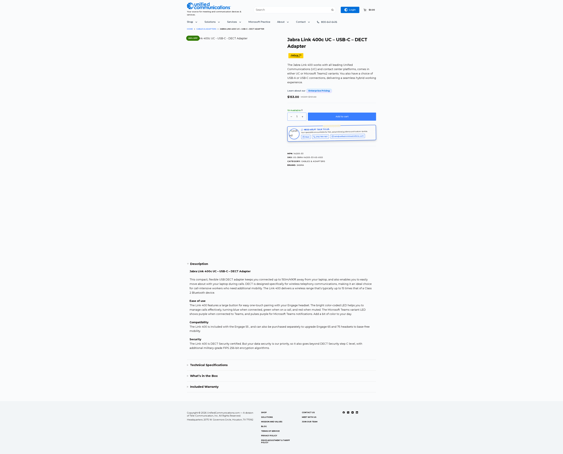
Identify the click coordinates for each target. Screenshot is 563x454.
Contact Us (308, 412)
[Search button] (332, 9)
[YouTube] (352, 412)
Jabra (300, 165)
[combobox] (291, 9)
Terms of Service (270, 431)
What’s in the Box (204, 376)
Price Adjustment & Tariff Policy (275, 441)
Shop (264, 412)
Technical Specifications (209, 365)
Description (199, 264)
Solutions (267, 417)
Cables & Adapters (313, 161)
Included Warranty (204, 386)
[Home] (209, 4)
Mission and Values (271, 422)
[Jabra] (295, 56)
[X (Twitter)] (348, 412)
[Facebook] (344, 412)
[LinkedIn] (357, 412)
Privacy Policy (269, 436)
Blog (264, 426)
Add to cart (342, 116)
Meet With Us (309, 417)
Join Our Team (309, 422)
